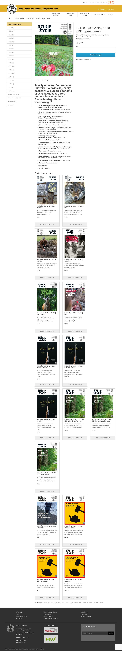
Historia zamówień (86, 616)
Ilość (77, 46)
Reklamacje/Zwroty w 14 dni (51, 618)
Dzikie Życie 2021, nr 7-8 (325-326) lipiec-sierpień (46, 473)
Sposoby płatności (48, 616)
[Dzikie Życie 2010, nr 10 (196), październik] (54, 49)
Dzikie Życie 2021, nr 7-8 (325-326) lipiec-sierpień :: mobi (74, 420)
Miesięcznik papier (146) (14, 24)
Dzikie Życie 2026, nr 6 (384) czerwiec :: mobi (73, 527)
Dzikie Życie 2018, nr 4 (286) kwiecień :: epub (73, 367)
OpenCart (15, 649)
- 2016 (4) (11, 63)
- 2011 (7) (11, 80)
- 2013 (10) (11, 73)
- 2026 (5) (11, 27)
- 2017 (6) (11, 59)
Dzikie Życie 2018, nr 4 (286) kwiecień (46, 420)
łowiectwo (79, 602)
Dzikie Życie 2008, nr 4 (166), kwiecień (46, 207)
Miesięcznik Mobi (70, 14)
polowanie (67, 602)
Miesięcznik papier (55, 14)
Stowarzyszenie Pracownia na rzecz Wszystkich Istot (95, 35)
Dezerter (101, 602)
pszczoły (96, 602)
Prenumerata (99, 14)
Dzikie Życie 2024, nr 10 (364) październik (46, 527)
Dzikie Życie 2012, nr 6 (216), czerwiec (73, 260)
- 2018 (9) (11, 55)
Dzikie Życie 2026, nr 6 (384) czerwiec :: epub (46, 580)
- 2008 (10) (11, 91)
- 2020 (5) (11, 48)
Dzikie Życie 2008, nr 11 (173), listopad (46, 260)
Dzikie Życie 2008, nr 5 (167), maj (73, 207)
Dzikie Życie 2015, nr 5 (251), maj (73, 313)
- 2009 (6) (11, 87)
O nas (17, 614)
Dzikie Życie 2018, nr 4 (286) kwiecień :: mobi (46, 367)
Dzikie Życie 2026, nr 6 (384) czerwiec (73, 580)
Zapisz (111, 633)
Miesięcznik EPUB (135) (14, 98)
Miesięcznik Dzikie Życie (43, 602)
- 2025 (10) (11, 31)
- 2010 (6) (11, 84)
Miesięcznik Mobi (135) (14, 94)
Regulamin (19, 618)
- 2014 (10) (11, 70)
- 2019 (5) (11, 52)
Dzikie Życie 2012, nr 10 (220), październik (46, 313)
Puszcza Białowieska (87, 602)
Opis (37, 80)
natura (62, 602)
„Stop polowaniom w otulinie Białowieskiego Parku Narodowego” (50, 98)
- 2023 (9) (11, 38)
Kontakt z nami (47, 614)
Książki (110, 14)
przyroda (58, 602)
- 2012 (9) (11, 77)
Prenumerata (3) (12, 101)
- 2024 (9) (11, 34)
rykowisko (73, 602)
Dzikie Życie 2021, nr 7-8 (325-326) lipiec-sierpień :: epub (102, 420)
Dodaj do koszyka (96, 55)
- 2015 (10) (11, 66)
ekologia (53, 602)
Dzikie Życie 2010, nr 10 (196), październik (39, 18)
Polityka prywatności (21, 616)
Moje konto (84, 614)
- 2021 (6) (11, 45)
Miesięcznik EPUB (84, 14)
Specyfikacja (45, 80)
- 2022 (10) (11, 41)
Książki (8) (10, 105)
